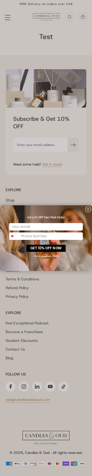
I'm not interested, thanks (46, 256)
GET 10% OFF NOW (46, 248)
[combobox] (14, 236)
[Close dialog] (88, 209)
